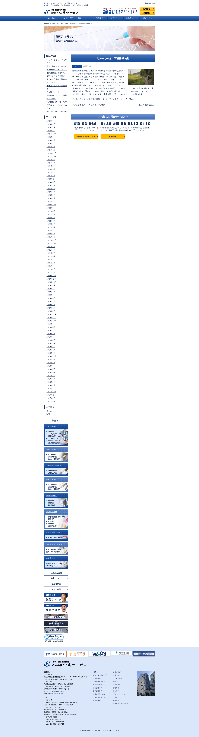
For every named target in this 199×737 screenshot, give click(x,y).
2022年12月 (51, 202)
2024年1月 (51, 176)
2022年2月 (51, 231)
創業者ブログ (131, 18)
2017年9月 (51, 398)
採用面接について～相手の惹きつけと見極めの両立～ (57, 105)
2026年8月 (51, 121)
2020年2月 (51, 308)
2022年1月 (51, 234)
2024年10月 (51, 156)
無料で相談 (56, 589)
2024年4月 (51, 173)
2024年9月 (51, 160)
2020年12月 (51, 276)
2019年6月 (51, 334)
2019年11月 (51, 318)
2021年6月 (51, 256)
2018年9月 (51, 363)
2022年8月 (51, 211)
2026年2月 (51, 127)
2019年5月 (51, 337)
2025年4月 (51, 143)
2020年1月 (51, 311)
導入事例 (99, 18)
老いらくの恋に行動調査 (57, 111)
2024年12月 (51, 150)
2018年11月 (51, 356)
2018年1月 (51, 389)
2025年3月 (51, 147)
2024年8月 (51, 163)
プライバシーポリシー (120, 694)
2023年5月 (51, 189)
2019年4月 (51, 340)
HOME (46, 24)
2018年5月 (51, 376)
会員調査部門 (51, 479)
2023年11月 (51, 179)
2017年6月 (51, 401)
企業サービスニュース (120, 704)
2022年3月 (51, 227)
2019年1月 (51, 350)
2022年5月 (51, 221)
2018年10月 (51, 359)
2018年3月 (51, 382)
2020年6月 (51, 295)
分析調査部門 (51, 512)
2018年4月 (51, 379)
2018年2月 (51, 385)
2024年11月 (51, 153)
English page (150, 3)
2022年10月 (51, 205)
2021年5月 (51, 260)
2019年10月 (51, 321)
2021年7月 (51, 253)
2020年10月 (51, 282)
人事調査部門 (51, 427)
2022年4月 (51, 224)
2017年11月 (51, 395)
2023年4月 (51, 192)
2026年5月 (51, 124)
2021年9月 (51, 247)
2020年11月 (51, 279)
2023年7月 (51, 185)
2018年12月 (51, 353)
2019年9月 (51, 324)
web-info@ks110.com (57, 691)
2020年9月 (51, 285)
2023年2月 (51, 195)
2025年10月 (51, 134)
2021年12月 (51, 237)
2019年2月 (51, 347)
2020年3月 (51, 305)
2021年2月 (51, 269)
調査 (48, 414)
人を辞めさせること (55, 92)
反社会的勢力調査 (53, 532)
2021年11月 (51, 240)
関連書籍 (116, 700)
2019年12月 (51, 314)
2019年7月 (51, 330)
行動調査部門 (51, 496)
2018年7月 (51, 369)
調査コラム (147, 18)
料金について (83, 18)
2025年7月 (51, 140)
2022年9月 (51, 208)
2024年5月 (51, 169)
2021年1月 (51, 272)
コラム (77, 66)
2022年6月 (51, 218)
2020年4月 (51, 301)
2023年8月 (51, 182)
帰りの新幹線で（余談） (57, 66)
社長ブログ (115, 18)
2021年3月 (51, 266)
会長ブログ (116, 672)
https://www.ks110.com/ (56, 694)
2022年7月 (51, 214)
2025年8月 (51, 137)
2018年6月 (51, 372)
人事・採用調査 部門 (100, 675)
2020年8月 (51, 289)
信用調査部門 (51, 449)
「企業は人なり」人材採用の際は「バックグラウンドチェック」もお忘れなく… (105, 99)
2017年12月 (51, 392)
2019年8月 (51, 327)
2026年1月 (51, 131)
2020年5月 (51, 298)
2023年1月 (51, 198)
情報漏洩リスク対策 (54, 545)
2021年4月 (51, 263)
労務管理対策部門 (53, 466)
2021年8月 (51, 250)
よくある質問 (67, 18)
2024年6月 (51, 166)
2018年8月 (51, 366)
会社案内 (51, 18)
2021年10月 (51, 243)
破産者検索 (50, 558)
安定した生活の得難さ (56, 76)
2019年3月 (51, 343)
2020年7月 (51, 292)
